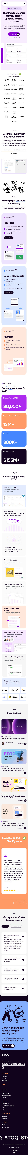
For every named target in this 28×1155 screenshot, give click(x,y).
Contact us (5, 1089)
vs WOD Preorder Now (8, 1106)
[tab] (7, 150)
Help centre (5, 1080)
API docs (4, 1116)
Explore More (8, 238)
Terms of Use (14, 1150)
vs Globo (4, 1108)
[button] (24, 3)
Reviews (4, 1097)
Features (4, 1076)
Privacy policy (15, 1147)
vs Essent (4, 1110)
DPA (14, 1153)
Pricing (4, 1078)
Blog (3, 1091)
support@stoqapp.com (13, 1065)
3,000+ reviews (18, 38)
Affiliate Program (6, 1095)
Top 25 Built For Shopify (15, 8)
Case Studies (5, 1093)
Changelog (5, 1118)
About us (4, 1087)
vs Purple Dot (5, 1103)
